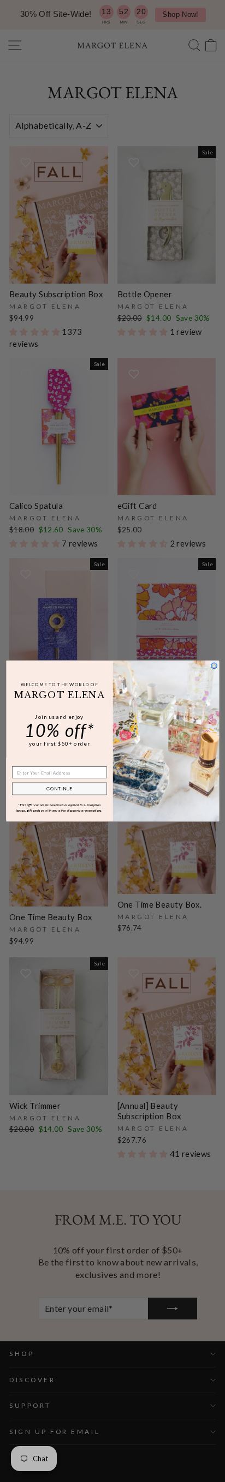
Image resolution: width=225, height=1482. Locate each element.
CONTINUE (59, 788)
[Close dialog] (214, 666)
